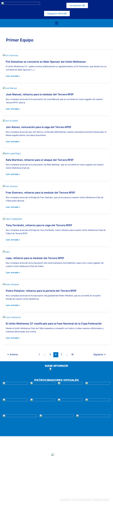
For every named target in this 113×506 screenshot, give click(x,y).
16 (72, 354)
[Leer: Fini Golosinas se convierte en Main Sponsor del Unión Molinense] (10, 55)
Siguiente (99, 354)
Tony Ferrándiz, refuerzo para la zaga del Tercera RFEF (39, 225)
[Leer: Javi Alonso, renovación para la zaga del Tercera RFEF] (10, 120)
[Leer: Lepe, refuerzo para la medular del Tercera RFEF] (6, 251)
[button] (56, 23)
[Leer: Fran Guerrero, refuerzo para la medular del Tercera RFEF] (10, 186)
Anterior (12, 354)
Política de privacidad (80, 499)
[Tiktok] (63, 482)
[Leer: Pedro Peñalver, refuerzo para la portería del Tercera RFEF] (11, 284)
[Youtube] (49, 482)
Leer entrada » (13, 76)
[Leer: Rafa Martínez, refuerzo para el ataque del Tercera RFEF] (12, 153)
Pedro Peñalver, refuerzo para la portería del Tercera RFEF (41, 290)
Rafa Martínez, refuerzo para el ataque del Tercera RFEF (40, 159)
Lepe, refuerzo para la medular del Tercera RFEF (35, 258)
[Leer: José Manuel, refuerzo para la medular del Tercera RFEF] (10, 88)
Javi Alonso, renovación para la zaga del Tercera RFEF (38, 127)
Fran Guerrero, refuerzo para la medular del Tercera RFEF (40, 192)
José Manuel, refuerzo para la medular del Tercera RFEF (40, 94)
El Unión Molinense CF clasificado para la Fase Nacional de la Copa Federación (54, 323)
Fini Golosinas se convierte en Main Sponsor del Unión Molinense (46, 61)
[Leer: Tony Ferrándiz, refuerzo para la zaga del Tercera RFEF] (12, 219)
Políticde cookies (100, 499)
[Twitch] (56, 482)
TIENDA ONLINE (93, 470)
